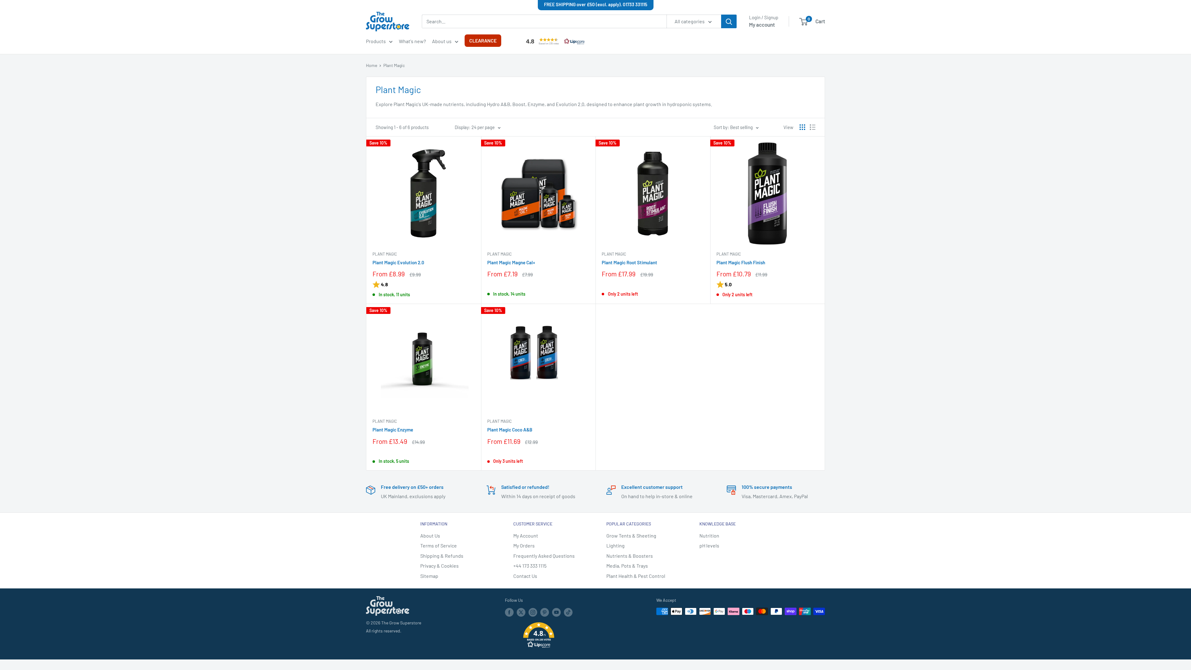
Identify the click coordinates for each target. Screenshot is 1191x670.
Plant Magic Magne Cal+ (511, 262)
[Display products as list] (812, 127)
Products (376, 41)
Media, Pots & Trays (627, 566)
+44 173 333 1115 (529, 566)
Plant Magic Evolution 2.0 (398, 262)
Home (371, 65)
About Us (430, 535)
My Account (525, 535)
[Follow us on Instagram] (533, 612)
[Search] (729, 21)
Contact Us (525, 576)
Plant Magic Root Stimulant (629, 262)
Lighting (615, 545)
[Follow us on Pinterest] (544, 612)
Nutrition (709, 535)
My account (762, 24)
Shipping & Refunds (441, 556)
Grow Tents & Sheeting (631, 535)
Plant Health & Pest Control (635, 576)
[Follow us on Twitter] (521, 612)
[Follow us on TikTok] (568, 612)
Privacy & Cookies (439, 566)
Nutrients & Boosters (629, 556)
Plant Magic (394, 65)
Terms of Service (438, 545)
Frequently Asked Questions (544, 556)
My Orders (524, 545)
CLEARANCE (483, 40)
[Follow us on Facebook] (509, 612)
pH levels (709, 545)
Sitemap (429, 576)
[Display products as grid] (802, 127)
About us (442, 41)
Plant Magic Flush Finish (740, 262)
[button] (553, 41)
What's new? (412, 41)
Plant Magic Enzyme (392, 429)
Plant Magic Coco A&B (509, 429)
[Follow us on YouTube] (556, 612)
